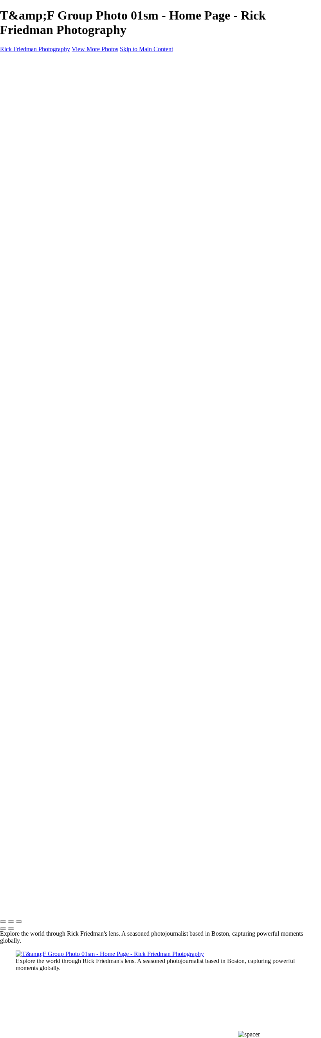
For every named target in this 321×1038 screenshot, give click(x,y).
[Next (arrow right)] (11, 928)
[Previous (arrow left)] (3, 928)
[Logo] (38, 849)
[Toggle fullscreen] (11, 921)
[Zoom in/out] (19, 921)
